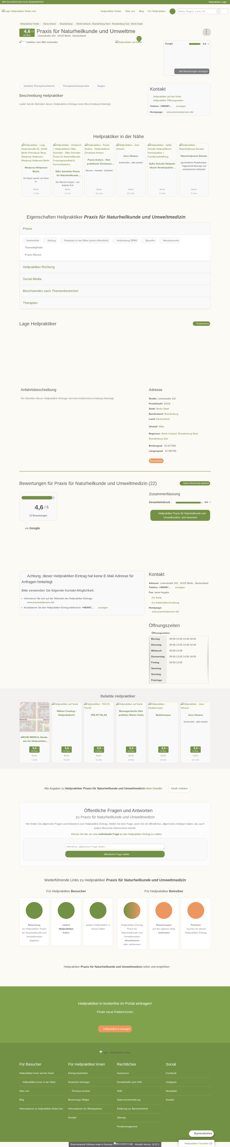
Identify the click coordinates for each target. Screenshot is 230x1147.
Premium (204, 139)
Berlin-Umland (169, 433)
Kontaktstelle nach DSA (129, 1082)
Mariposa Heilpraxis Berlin (36, 169)
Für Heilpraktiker (157, 11)
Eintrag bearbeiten (78, 1073)
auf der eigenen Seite (163, 929)
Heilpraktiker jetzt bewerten (181, 515)
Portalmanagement (127, 1126)
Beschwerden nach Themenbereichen (50, 291)
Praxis (27, 228)
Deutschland (163, 419)
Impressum (123, 1073)
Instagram (171, 1082)
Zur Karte (157, 597)
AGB (119, 1091)
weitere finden (66, 929)
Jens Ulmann (130, 156)
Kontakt (72, 1117)
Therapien (30, 303)
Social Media (32, 279)
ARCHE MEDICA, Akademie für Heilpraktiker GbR (34, 740)
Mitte (161, 426)
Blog (141, 11)
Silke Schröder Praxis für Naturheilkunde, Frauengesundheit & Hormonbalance (67, 174)
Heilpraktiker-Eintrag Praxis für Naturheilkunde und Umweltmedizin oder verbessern (132, 935)
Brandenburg (171, 414)
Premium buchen (80, 1091)
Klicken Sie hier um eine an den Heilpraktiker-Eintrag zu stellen (116, 834)
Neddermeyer (163, 715)
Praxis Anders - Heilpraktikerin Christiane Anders (99, 162)
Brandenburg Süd (158, 438)
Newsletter (171, 1091)
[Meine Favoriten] (172, 11)
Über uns (130, 11)
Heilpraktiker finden (111, 11)
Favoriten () (198, 1143)
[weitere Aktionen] (207, 32)
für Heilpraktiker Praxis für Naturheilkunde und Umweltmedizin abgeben (34, 933)
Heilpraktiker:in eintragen (116, 1028)
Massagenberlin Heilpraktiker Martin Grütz (131, 713)
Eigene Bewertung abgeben (196, 483)
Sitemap (121, 1117)
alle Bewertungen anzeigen (193, 71)
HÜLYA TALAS (99, 715)
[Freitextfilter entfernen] (219, 11)
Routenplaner (202, 323)
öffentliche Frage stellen (116, 854)
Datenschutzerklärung (128, 1099)
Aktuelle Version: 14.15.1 (147, 1144)
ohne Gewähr (154, 788)
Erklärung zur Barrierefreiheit (132, 1108)
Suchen (225, 11)
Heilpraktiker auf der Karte (167, 96)
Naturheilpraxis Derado (194, 156)
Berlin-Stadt (162, 408)
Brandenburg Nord (188, 433)
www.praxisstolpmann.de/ (180, 112)
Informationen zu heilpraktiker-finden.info (41, 1108)
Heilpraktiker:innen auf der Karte (36, 1073)
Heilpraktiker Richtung (39, 267)
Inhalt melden (179, 788)
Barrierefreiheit (203, 1133)
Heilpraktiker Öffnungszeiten (168, 100)
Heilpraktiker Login (217, 2)
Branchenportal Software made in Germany (91, 1144)
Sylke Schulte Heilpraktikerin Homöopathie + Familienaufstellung (162, 166)
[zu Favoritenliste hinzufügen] (24, 45)
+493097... (166, 106)
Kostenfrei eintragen (79, 1082)
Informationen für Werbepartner (85, 1108)
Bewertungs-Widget (78, 1099)
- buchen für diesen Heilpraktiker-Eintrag (196, 929)
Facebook (171, 1073)
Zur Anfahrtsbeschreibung (165, 602)
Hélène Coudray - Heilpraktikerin (67, 713)
